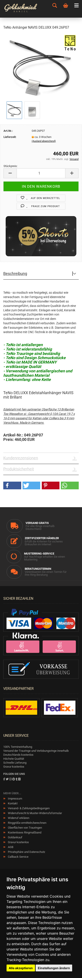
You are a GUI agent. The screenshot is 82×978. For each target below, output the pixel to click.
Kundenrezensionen (20, 458)
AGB (10, 847)
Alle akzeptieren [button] (21, 968)
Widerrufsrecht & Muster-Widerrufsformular (34, 813)
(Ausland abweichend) (44, 141)
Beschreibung (15, 273)
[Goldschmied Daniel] (22, 9)
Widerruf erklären (18, 818)
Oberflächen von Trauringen (24, 827)
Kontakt (12, 803)
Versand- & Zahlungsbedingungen (28, 808)
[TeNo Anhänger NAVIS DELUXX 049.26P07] (41, 67)
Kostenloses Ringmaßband (24, 832)
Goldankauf (14, 837)
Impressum (14, 798)
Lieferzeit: (9, 137)
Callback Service (17, 856)
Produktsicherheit (18, 469)
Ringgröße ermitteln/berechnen (26, 822)
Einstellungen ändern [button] (54, 968)
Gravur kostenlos (18, 842)
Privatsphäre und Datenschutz (26, 852)
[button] (12, 485)
